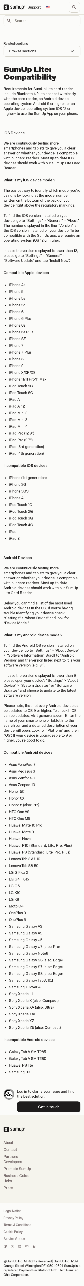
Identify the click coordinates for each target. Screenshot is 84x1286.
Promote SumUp (17, 1168)
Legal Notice (13, 1211)
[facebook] (5, 1246)
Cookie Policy (13, 1232)
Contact (10, 1149)
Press (8, 1188)
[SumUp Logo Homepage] (16, 7)
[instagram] (20, 1246)
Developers (13, 1161)
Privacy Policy (13, 1218)
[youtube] (27, 1246)
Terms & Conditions (17, 1225)
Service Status (14, 1239)
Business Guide (16, 1175)
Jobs (8, 1181)
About (8, 1142)
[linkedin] (34, 1246)
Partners (11, 1156)
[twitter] (12, 1246)
